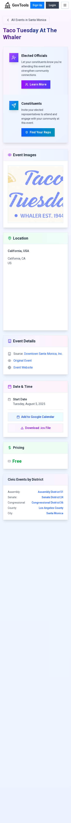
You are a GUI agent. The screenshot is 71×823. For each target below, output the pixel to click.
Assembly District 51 (50, 491)
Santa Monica (54, 513)
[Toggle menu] (65, 5)
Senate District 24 (52, 497)
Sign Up (37, 5)
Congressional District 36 (47, 502)
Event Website (23, 367)
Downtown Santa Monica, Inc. (43, 354)
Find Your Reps (40, 132)
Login (52, 5)
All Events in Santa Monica (28, 20)
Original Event (22, 360)
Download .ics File (38, 428)
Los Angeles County (51, 507)
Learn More (38, 84)
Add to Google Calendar (37, 417)
